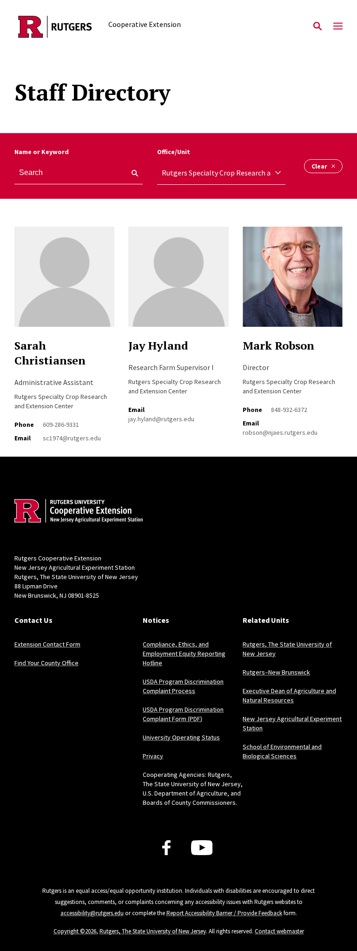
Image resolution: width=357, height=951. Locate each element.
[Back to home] (75, 512)
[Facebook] (166, 847)
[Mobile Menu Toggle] (338, 26)
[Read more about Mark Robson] (293, 282)
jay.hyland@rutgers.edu (161, 419)
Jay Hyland (158, 345)
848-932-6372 (289, 409)
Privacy (153, 756)
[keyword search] (131, 173)
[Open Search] (317, 26)
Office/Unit (173, 152)
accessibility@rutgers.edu (92, 913)
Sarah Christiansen (50, 353)
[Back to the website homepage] (55, 27)
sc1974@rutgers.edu (72, 438)
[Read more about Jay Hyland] (178, 282)
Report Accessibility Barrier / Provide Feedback (224, 913)
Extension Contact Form (47, 644)
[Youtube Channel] (202, 847)
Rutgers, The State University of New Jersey (152, 931)
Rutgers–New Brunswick (276, 672)
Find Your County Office (46, 663)
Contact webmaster (279, 931)
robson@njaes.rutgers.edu (280, 432)
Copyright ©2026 (74, 931)
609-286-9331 (61, 424)
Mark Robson (278, 345)
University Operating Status (181, 737)
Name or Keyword (41, 152)
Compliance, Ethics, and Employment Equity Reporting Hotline (184, 653)
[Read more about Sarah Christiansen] (64, 282)
